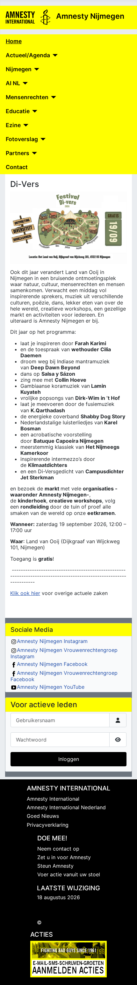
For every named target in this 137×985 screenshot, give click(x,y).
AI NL (13, 83)
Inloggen (68, 759)
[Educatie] (34, 111)
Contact (17, 167)
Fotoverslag (22, 139)
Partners (17, 153)
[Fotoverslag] (42, 139)
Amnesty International (53, 799)
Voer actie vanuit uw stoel (68, 874)
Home (14, 41)
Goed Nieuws (43, 816)
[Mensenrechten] (52, 97)
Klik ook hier (25, 593)
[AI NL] (24, 83)
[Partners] (33, 153)
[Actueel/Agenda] (54, 55)
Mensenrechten (27, 97)
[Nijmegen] (36, 69)
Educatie (18, 111)
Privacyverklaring (47, 825)
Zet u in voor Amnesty (64, 857)
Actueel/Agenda (28, 55)
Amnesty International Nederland (66, 807)
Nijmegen (19, 69)
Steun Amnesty (55, 866)
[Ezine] (25, 125)
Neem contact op (58, 848)
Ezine (13, 125)
